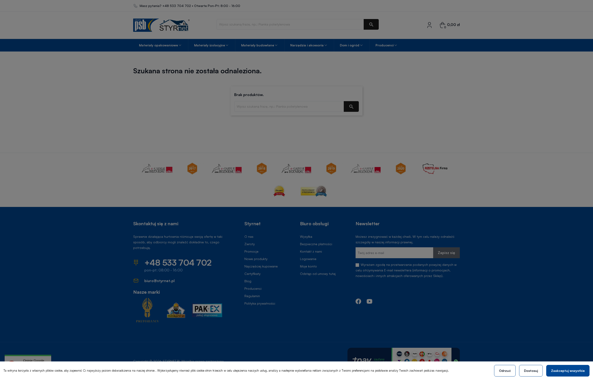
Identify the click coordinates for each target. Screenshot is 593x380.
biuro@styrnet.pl (159, 280)
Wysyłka (306, 236)
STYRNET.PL (171, 361)
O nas (248, 236)
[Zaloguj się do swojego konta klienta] (429, 25)
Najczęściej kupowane (261, 266)
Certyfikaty (252, 274)
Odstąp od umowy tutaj (318, 274)
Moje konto (308, 266)
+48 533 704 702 (176, 5)
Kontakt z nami (311, 251)
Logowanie (308, 259)
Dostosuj (531, 371)
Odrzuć (505, 371)
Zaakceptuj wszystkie (568, 371)
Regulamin (252, 296)
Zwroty (249, 244)
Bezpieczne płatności (316, 244)
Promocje (251, 251)
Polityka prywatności (259, 303)
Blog (247, 281)
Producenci (253, 288)
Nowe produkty (256, 259)
